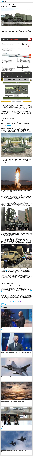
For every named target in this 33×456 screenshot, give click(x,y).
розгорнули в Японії (22, 194)
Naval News (5, 237)
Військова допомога (14, 303)
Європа (6, 304)
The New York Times (10, 33)
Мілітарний (7, 270)
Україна (13, 304)
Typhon (9, 303)
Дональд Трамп (26, 303)
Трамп (22, 303)
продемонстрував (11, 200)
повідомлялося (25, 195)
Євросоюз (3, 304)
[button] (11, 302)
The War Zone (9, 125)
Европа (10, 304)
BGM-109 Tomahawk (4, 303)
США (19, 303)
